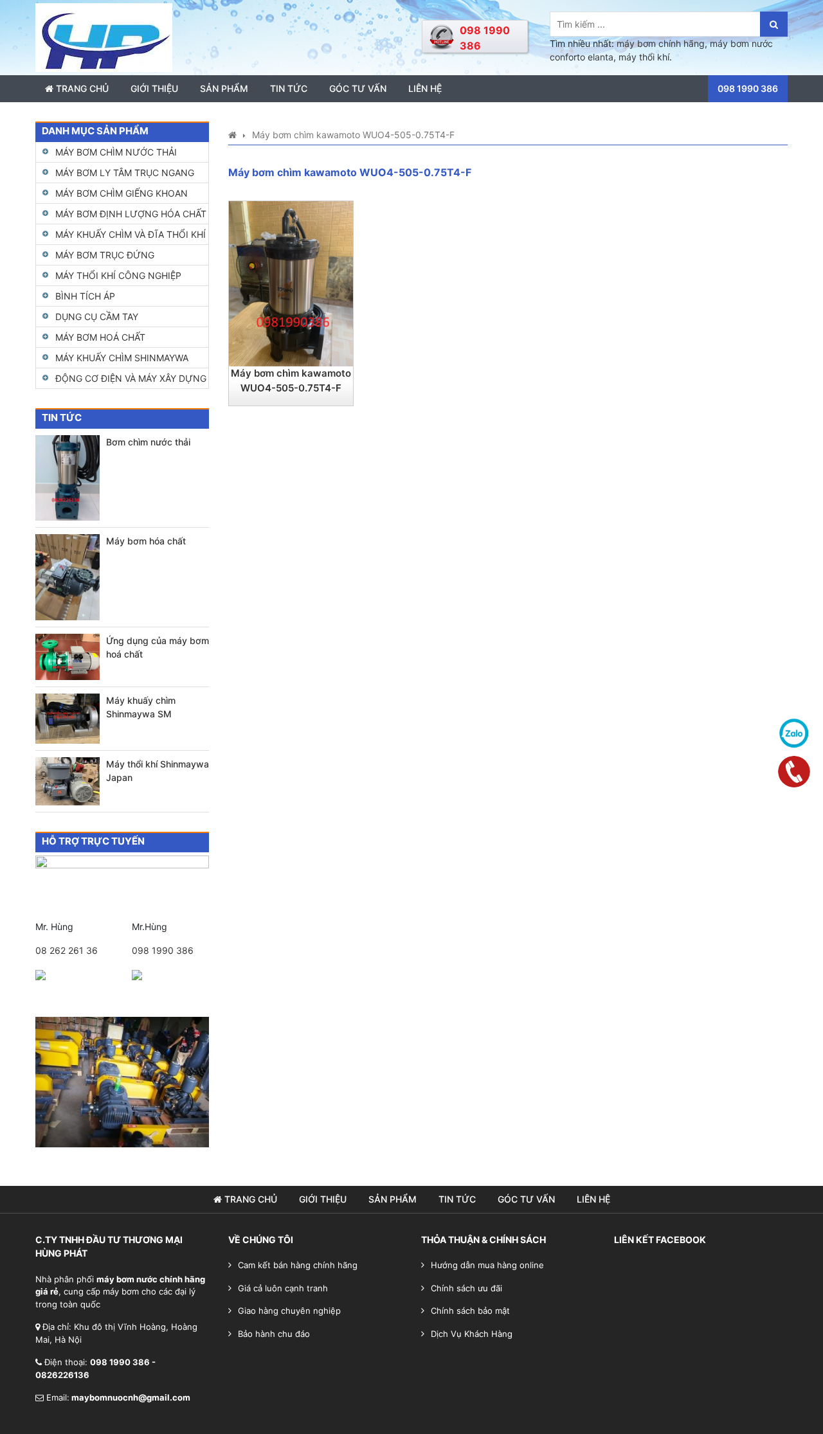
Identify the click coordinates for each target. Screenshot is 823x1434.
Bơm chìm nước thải (148, 441)
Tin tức (288, 88)
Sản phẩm (224, 88)
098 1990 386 (163, 950)
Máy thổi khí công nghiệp (118, 275)
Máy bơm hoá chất (100, 337)
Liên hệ (425, 88)
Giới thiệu (154, 88)
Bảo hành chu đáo (274, 1334)
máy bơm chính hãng (661, 43)
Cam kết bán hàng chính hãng (297, 1265)
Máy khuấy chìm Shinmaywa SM (141, 707)
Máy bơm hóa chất (146, 540)
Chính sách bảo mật (470, 1310)
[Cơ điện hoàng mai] (103, 36)
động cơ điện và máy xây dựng (130, 378)
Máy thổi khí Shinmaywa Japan (157, 770)
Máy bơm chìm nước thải (116, 152)
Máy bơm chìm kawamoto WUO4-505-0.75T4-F (291, 380)
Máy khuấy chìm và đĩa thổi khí (130, 234)
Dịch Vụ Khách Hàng (471, 1334)
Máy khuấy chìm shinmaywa (121, 357)
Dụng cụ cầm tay (96, 316)
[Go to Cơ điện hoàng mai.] (232, 134)
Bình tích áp (85, 296)
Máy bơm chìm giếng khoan (121, 193)
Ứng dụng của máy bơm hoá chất (157, 647)
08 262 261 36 (66, 950)
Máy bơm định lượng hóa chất (130, 213)
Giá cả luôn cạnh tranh (283, 1288)
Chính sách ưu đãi (466, 1288)
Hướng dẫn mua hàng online (487, 1265)
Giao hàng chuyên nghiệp (289, 1310)
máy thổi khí (644, 56)
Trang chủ (81, 88)
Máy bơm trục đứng (104, 254)
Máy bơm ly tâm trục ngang (124, 172)
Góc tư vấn (357, 88)
